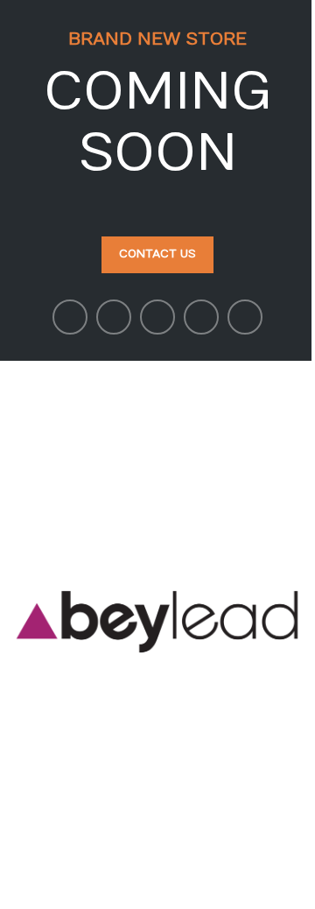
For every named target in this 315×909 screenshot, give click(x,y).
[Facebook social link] (70, 317)
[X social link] (113, 317)
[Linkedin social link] (201, 317)
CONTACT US (157, 254)
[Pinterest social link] (157, 317)
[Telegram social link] (245, 317)
